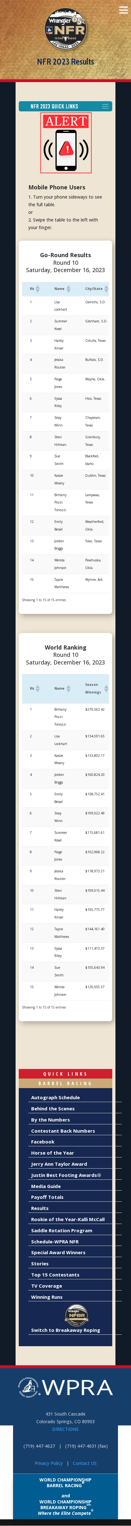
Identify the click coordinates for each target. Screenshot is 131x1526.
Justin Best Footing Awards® (66, 1175)
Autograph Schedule (55, 1097)
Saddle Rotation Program (61, 1230)
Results (40, 1208)
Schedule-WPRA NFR (55, 1241)
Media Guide (46, 1186)
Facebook (42, 1141)
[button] (37, 289)
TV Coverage (46, 1286)
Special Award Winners (58, 1252)
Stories (40, 1263)
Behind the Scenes (53, 1108)
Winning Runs (47, 1297)
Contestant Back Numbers (63, 1131)
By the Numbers (50, 1119)
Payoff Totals (47, 1197)
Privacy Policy (49, 1463)
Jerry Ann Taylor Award (59, 1164)
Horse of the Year (52, 1153)
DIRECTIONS (65, 1429)
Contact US (85, 1463)
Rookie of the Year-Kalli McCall (68, 1219)
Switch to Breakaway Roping (65, 1330)
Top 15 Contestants (55, 1274)
